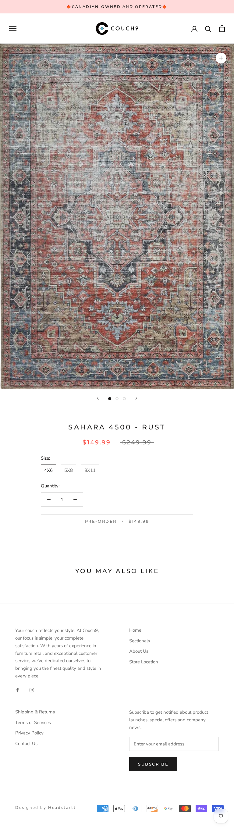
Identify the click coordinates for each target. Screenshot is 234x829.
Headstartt (62, 807)
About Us (138, 651)
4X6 (48, 470)
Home (135, 630)
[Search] (208, 28)
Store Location (143, 662)
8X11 (90, 470)
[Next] (136, 398)
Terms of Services (33, 723)
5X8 (68, 470)
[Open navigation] (12, 28)
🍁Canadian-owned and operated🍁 (117, 6)
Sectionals (139, 641)
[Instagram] (32, 690)
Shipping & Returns (35, 712)
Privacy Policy (29, 733)
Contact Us (26, 744)
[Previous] (98, 398)
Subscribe (153, 764)
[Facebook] (17, 690)
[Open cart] (222, 28)
